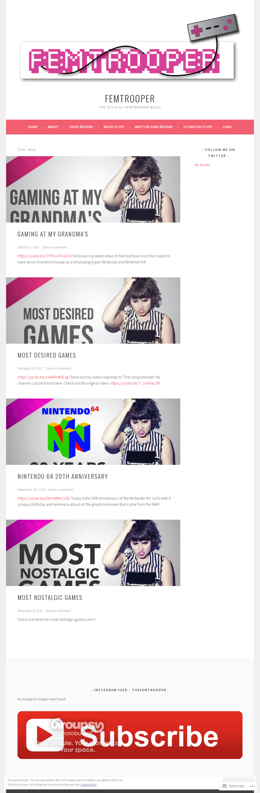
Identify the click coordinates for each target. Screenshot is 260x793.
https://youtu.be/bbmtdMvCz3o (44, 498)
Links (227, 126)
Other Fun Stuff (197, 126)
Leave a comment (54, 247)
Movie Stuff (114, 126)
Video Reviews (81, 126)
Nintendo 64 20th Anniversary (63, 476)
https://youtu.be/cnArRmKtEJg (43, 376)
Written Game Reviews (154, 126)
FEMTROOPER (130, 98)
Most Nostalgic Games (50, 597)
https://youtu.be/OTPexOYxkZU (44, 255)
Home (32, 126)
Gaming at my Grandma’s (53, 233)
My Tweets (202, 165)
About (53, 126)
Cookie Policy (88, 784)
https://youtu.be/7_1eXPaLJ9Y (135, 383)
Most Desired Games (47, 354)
